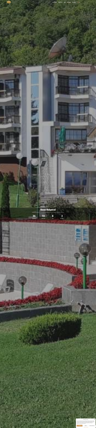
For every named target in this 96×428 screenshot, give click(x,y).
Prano (79, 425)
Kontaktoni (74, 2)
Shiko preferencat (92, 425)
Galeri (65, 2)
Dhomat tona (60, 2)
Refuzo (86, 425)
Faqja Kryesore (54, 2)
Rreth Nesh (69, 2)
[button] (94, 419)
